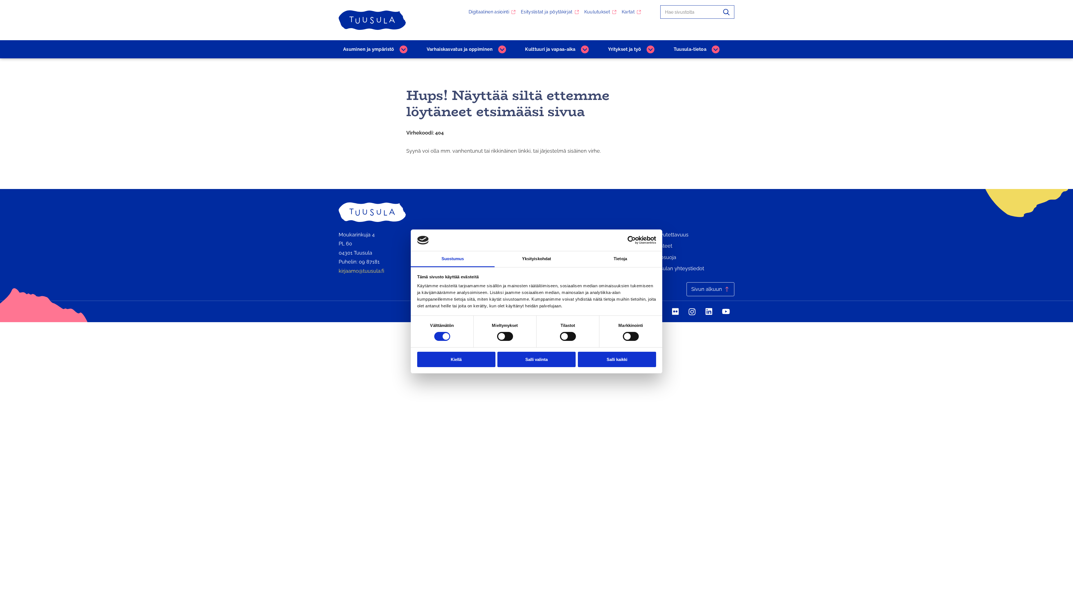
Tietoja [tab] (620, 258)
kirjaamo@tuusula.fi (361, 271)
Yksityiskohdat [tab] (536, 258)
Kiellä (456, 359)
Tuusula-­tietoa (690, 49)
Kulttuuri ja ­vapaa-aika (550, 49)
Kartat (628, 12)
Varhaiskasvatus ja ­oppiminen (460, 49)
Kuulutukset (597, 12)
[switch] (505, 336)
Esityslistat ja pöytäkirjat (547, 12)
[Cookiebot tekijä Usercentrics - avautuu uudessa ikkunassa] (631, 240)
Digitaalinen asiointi (489, 12)
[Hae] (726, 12)
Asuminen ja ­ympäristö (368, 49)
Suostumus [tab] (452, 258)
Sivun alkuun (706, 289)
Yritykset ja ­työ (624, 49)
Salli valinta (536, 359)
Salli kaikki (617, 359)
